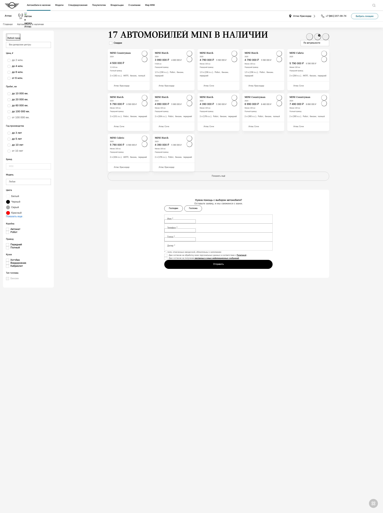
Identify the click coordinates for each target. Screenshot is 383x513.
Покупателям (99, 5)
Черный (15, 202)
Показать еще (14, 216)
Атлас (8, 16)
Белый (15, 196)
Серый (15, 207)
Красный (16, 213)
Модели (59, 5)
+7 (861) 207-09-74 (336, 16)
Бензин (14, 278)
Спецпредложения (77, 5)
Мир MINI (150, 5)
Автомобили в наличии (38, 5)
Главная (8, 24)
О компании (134, 5)
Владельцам (117, 5)
